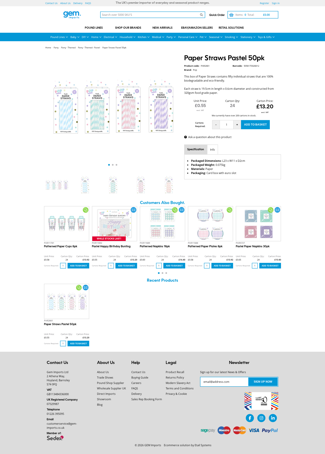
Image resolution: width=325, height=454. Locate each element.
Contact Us (51, 3)
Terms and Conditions (180, 388)
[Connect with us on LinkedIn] (273, 418)
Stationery (246, 37)
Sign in (276, 3)
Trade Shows (105, 377)
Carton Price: (265, 101)
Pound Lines (94, 28)
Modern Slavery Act (178, 383)
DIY (84, 37)
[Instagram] (261, 418)
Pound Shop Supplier (110, 383)
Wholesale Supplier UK (111, 388)
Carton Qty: (232, 101)
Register (264, 3)
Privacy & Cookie (176, 394)
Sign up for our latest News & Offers (223, 372)
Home (94, 37)
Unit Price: (200, 101)
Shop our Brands (128, 28)
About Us (65, 3)
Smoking (230, 37)
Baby (73, 37)
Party (170, 37)
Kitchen (142, 37)
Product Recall (175, 372)
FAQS (88, 3)
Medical (156, 37)
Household (126, 37)
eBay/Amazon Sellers (197, 28)
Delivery (77, 3)
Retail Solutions (231, 28)
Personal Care (186, 37)
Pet (201, 37)
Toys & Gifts (265, 37)
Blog (100, 405)
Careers (136, 383)
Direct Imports (106, 394)
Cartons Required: (200, 124)
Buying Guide (139, 377)
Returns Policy (175, 377)
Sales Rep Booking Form (146, 399)
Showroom (104, 399)
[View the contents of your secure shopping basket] (231, 14)
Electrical (109, 37)
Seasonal (214, 37)
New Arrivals (162, 28)
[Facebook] (250, 418)
